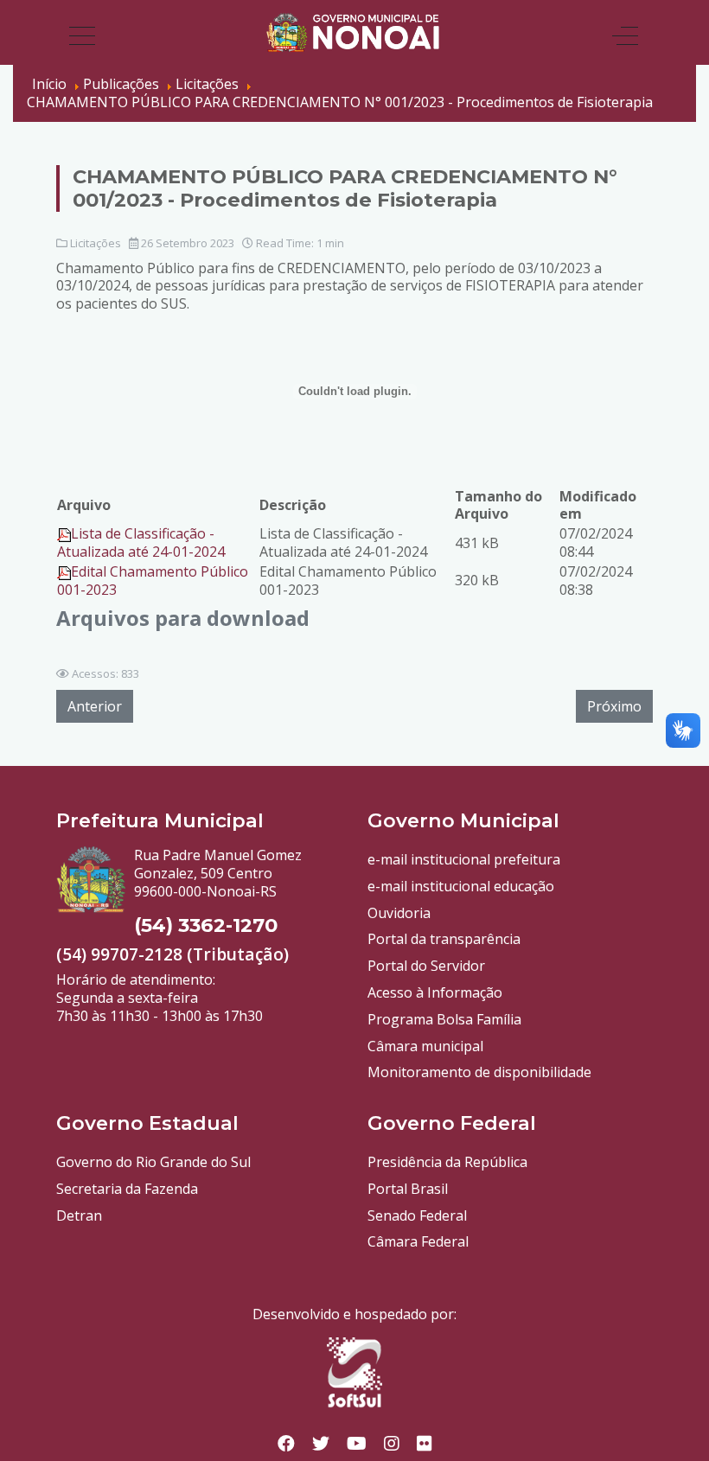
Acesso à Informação (434, 992)
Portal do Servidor (426, 965)
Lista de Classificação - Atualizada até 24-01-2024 (141, 542)
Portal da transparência (444, 938)
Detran (79, 1215)
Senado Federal (417, 1215)
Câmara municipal (425, 1046)
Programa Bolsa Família (444, 1019)
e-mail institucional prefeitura (463, 859)
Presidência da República (447, 1161)
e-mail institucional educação (460, 886)
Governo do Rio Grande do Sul (153, 1161)
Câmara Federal (418, 1241)
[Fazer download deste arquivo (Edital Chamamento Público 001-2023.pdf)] (64, 571)
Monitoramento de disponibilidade (479, 1071)
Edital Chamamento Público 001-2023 (152, 580)
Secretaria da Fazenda (127, 1188)
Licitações (95, 243)
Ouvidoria (399, 912)
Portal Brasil (407, 1188)
